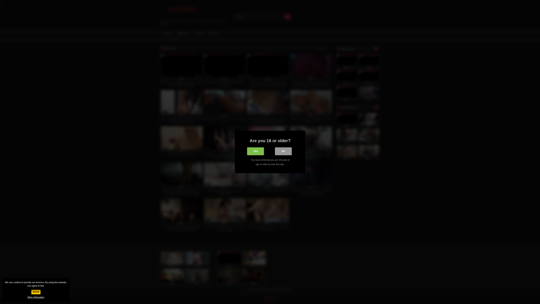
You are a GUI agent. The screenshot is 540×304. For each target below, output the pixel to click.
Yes (255, 151)
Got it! (36, 292)
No (283, 151)
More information (36, 297)
